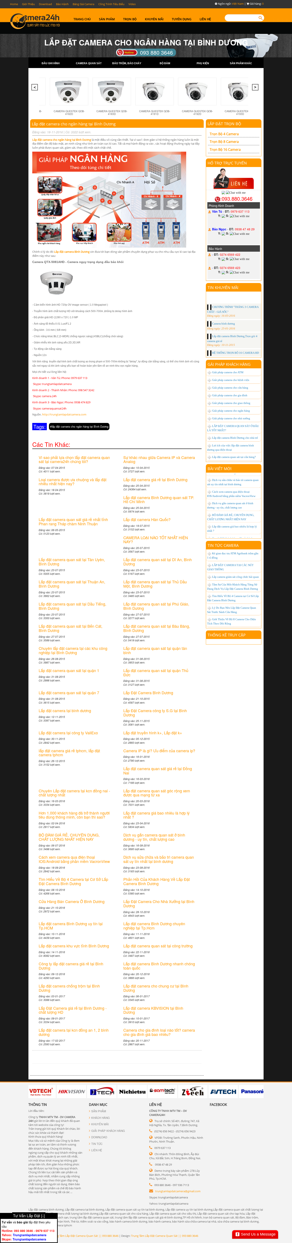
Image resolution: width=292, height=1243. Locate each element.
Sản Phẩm (107, 19)
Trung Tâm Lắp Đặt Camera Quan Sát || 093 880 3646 (84, 1236)
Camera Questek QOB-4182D (69, 112)
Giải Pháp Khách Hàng (108, 1131)
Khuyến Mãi (154, 19)
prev (35, 88)
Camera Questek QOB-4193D (240, 112)
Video (132, 4)
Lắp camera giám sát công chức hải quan (235, 576)
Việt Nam (238, 4)
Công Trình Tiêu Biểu (111, 4)
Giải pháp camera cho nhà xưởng (231, 418)
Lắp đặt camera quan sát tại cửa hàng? (234, 457)
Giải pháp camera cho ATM (227, 372)
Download (45, 4)
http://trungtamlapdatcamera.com (64, 414)
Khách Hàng (100, 1118)
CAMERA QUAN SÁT (89, 63)
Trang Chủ (82, 19)
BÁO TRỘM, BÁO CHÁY (126, 63)
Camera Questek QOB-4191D (154, 112)
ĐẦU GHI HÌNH (51, 63)
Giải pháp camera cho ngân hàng (231, 410)
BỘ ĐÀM (165, 63)
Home (14, 4)
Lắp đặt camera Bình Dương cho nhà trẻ (235, 437)
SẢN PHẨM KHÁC (241, 63)
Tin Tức (96, 1144)
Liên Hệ (205, 19)
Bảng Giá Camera (83, 4)
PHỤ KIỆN (203, 63)
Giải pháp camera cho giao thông (231, 403)
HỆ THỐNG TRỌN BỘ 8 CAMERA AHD (235, 347)
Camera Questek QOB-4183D (111, 112)
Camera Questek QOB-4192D (197, 112)
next (256, 88)
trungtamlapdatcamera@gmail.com (178, 1191)
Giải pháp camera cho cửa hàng (230, 387)
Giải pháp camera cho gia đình (229, 395)
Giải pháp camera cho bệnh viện (230, 380)
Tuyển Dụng (181, 19)
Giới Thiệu (28, 4)
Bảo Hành (62, 4)
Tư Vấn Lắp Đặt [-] (29, 1215)
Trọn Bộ (130, 19)
